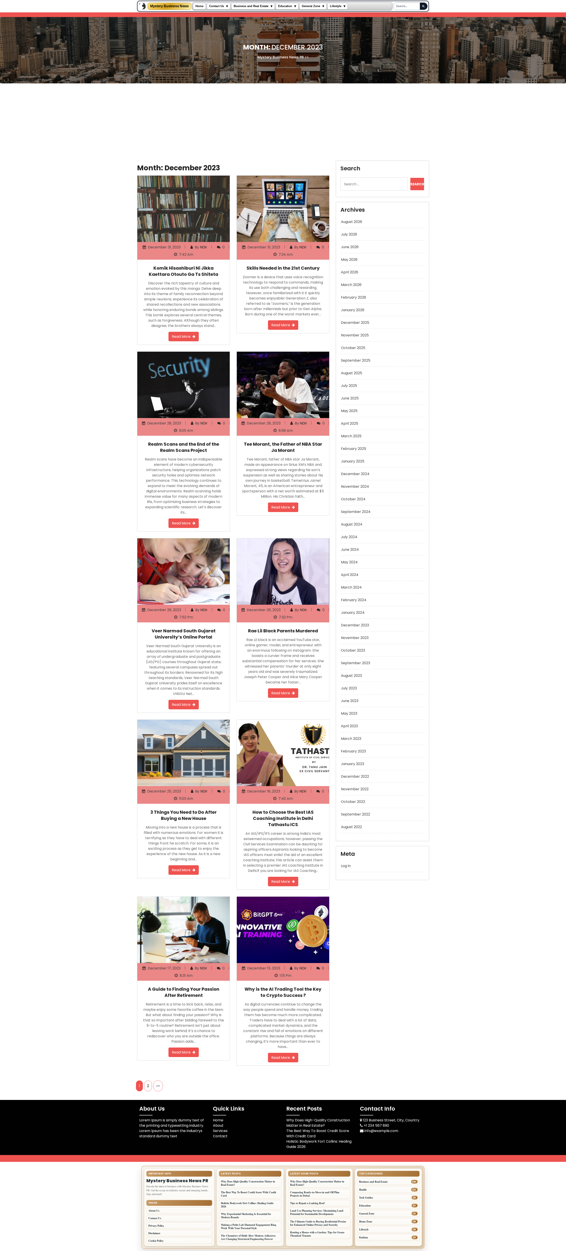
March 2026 (351, 284)
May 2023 (349, 713)
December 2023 (355, 625)
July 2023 (349, 688)
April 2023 (349, 726)
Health (363, 1189)
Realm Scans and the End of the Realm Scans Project (183, 447)
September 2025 (355, 360)
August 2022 (351, 826)
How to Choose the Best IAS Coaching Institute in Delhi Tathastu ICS (283, 818)
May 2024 (349, 562)
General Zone (311, 6)
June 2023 (349, 700)
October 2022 (353, 801)
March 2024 (351, 587)
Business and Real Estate (251, 6)
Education (285, 6)
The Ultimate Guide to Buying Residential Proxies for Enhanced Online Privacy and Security (318, 1223)
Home (199, 6)
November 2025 (355, 335)
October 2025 (353, 347)
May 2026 (349, 259)
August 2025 (351, 373)
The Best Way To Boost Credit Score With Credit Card (248, 1193)
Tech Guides (366, 1197)
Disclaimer (154, 1233)
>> (158, 1085)
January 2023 (352, 763)
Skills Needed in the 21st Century (283, 268)
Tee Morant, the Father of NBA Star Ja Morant (283, 447)
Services (220, 1130)
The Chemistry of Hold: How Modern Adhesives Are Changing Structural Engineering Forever (248, 1237)
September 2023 (355, 663)
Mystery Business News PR (281, 57)
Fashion (363, 1237)
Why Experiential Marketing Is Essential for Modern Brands (246, 1215)
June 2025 (350, 398)
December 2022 (355, 776)
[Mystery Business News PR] (142, 6)
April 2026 (349, 272)
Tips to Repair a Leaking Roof (307, 1203)
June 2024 (350, 549)
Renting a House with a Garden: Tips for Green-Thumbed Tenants (317, 1234)
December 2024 (355, 473)
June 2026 (350, 246)
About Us (153, 1211)
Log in (346, 865)
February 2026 (353, 297)
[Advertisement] (283, 117)
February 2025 (353, 448)
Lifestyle (335, 6)
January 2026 (352, 310)
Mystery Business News (169, 6)
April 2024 (349, 574)
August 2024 (351, 524)
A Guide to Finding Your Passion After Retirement (183, 992)
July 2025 (349, 385)
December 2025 (355, 322)
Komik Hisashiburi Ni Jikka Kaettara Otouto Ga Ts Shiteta (183, 271)
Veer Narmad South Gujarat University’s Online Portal (184, 634)
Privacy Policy (156, 1226)
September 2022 (355, 814)
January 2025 (352, 461)
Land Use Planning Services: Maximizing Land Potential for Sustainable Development (316, 1212)
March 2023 (351, 738)
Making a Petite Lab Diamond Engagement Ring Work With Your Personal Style (248, 1226)
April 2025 (349, 423)
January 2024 (353, 612)
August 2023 (351, 675)
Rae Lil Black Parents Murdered (283, 631)
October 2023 (353, 650)
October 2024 (353, 499)
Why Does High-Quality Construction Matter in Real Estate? (318, 1123)
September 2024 (356, 511)
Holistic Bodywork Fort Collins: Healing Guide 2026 (247, 1204)
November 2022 (355, 789)
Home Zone (365, 1221)
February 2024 (353, 599)
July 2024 (349, 536)
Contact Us (216, 6)
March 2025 (351, 436)
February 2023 (353, 751)
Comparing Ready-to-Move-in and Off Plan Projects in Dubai (314, 1193)
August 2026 (351, 221)
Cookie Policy (156, 1241)
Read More (181, 336)
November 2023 (355, 637)
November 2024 (355, 486)
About (218, 1125)
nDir (203, 247)
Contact (220, 1136)
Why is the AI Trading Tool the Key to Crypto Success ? (283, 992)
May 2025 (349, 410)
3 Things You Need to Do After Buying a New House (183, 815)
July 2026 (349, 234)
